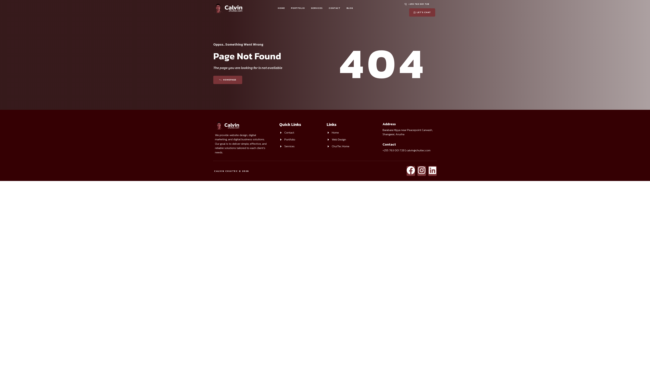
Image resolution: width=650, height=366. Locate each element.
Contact (334, 8)
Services (317, 8)
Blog (349, 8)
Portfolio (298, 8)
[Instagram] (421, 171)
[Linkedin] (432, 171)
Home (281, 8)
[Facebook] (411, 171)
